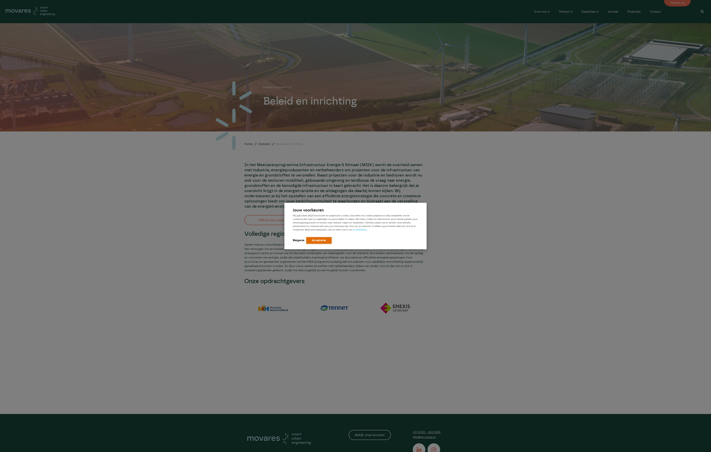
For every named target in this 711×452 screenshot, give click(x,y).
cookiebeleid (359, 229)
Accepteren (319, 240)
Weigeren (298, 240)
